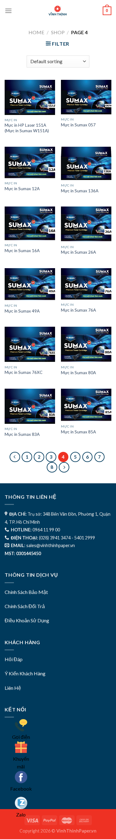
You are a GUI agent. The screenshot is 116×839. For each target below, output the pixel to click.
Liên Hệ (13, 688)
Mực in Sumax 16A (22, 250)
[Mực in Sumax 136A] (86, 163)
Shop (58, 32)
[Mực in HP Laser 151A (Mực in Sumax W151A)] (30, 97)
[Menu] (8, 10)
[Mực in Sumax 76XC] (30, 344)
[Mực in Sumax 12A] (30, 162)
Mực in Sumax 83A (22, 434)
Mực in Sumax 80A (78, 372)
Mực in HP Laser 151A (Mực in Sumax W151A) (27, 128)
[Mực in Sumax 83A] (30, 406)
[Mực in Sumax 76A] (86, 284)
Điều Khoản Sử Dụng (27, 620)
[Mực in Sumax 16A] (30, 223)
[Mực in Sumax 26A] (86, 224)
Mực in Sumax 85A (78, 431)
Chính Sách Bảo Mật (26, 592)
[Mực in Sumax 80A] (86, 344)
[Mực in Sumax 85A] (86, 405)
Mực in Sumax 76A (78, 310)
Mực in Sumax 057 (78, 124)
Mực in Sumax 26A (78, 252)
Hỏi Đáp (14, 659)
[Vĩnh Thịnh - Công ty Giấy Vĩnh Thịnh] (57, 11)
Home (36, 32)
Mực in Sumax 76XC (23, 372)
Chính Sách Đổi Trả (25, 606)
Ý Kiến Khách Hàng (25, 673)
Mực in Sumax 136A (79, 190)
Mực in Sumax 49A (22, 311)
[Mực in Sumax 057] (86, 97)
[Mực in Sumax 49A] (30, 284)
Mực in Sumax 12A (22, 188)
